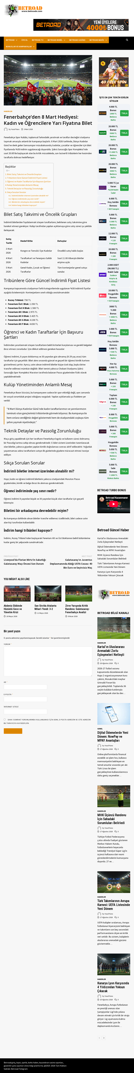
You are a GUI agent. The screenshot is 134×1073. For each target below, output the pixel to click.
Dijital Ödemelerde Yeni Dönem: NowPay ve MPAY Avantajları (112, 736)
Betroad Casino (77, 40)
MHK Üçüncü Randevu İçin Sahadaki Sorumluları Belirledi (111, 819)
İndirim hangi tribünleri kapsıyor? (24, 205)
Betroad (10, 40)
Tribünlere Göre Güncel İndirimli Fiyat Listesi (27, 177)
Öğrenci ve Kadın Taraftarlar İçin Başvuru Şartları (29, 181)
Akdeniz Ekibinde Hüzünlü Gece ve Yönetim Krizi (13, 609)
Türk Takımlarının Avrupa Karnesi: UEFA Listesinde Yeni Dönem (113, 905)
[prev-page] (99, 1038)
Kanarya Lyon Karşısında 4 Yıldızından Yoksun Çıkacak (113, 987)
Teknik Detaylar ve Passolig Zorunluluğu (25, 188)
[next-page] (104, 1038)
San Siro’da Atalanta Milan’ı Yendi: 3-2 (45, 607)
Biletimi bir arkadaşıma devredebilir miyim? (28, 202)
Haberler (8, 111)
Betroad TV (37, 40)
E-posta (8, 694)
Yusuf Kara (15, 129)
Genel (100, 728)
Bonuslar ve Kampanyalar (19, 46)
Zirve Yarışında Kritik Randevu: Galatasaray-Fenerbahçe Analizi (77, 609)
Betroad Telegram (19, 1069)
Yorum (8, 644)
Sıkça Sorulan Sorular (16, 192)
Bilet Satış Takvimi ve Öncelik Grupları (24, 174)
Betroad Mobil (55, 40)
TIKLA (124, 113)
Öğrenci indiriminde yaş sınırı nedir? (25, 199)
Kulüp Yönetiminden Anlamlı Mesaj (22, 185)
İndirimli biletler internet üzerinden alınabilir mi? (30, 195)
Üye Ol (24, 40)
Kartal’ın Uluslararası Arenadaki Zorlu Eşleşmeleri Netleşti (111, 651)
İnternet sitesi (11, 707)
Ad (6, 682)
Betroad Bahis (97, 40)
